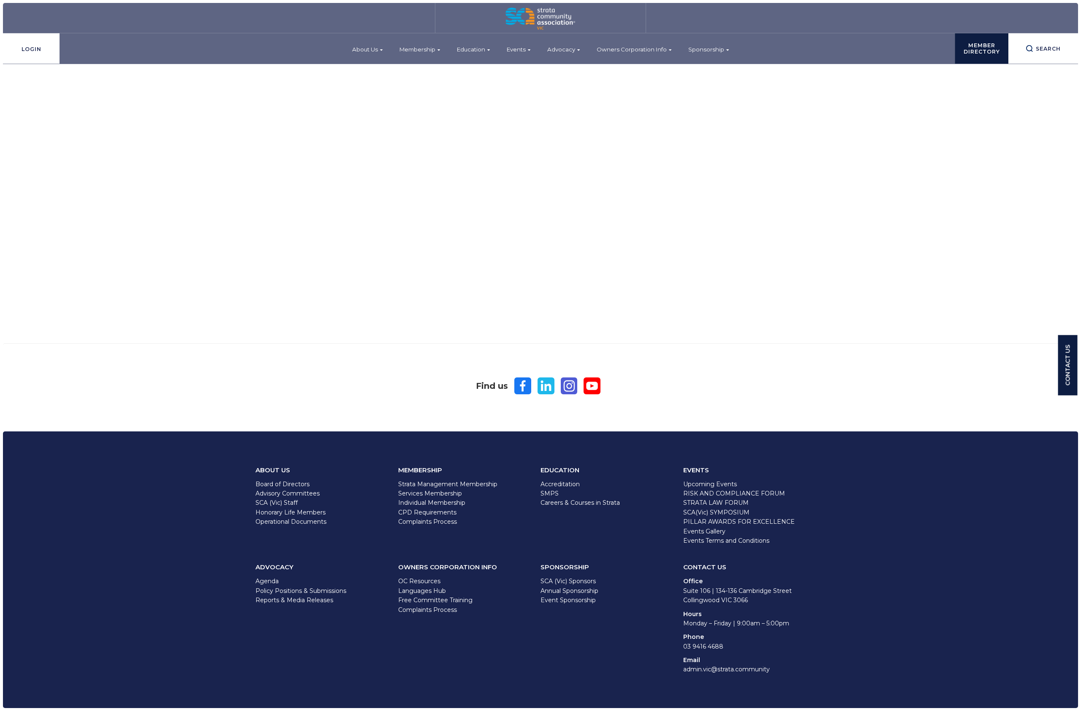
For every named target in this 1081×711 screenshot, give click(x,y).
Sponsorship (706, 49)
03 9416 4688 (703, 646)
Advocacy (561, 49)
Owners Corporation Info (632, 49)
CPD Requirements (427, 512)
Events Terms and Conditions (726, 540)
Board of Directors (282, 484)
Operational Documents (290, 521)
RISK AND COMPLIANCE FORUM (734, 493)
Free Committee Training (435, 600)
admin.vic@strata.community (726, 669)
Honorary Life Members (290, 512)
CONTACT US (1068, 365)
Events (516, 49)
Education (471, 49)
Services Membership (430, 493)
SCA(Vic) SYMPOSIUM (716, 512)
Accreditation (560, 484)
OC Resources (419, 581)
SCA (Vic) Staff (276, 502)
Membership (417, 49)
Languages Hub (422, 591)
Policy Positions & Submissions (300, 591)
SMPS (549, 493)
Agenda (267, 581)
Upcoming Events (710, 484)
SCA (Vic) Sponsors (568, 581)
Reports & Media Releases (294, 600)
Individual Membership (431, 502)
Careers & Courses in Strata (580, 502)
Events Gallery (704, 531)
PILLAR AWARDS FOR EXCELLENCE (739, 521)
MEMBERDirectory (982, 48)
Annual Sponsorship (569, 591)
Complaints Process (427, 521)
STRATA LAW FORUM (716, 502)
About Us (365, 49)
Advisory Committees (287, 493)
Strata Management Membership (447, 484)
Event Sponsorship (568, 600)
